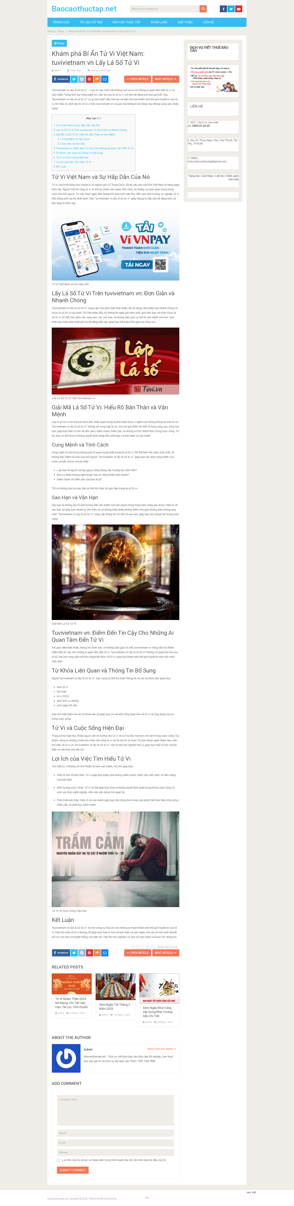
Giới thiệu (207, 176)
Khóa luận (159, 22)
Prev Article (139, 79)
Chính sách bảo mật (232, 177)
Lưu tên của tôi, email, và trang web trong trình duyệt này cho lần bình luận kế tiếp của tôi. (114, 1160)
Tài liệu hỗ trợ (91, 22)
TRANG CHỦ (61, 22)
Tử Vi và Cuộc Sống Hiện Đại (71, 157)
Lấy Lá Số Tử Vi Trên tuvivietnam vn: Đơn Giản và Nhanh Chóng (90, 130)
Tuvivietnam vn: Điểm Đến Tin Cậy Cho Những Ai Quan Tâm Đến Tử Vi (94, 148)
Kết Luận (60, 166)
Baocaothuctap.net (84, 9)
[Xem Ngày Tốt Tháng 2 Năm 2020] (116, 986)
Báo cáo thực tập (127, 22)
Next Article (164, 79)
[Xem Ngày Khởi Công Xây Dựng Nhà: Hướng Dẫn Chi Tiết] (159, 988)
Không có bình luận (101, 70)
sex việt (251, 1192)
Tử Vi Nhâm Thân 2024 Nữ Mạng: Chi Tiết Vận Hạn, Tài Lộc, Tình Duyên (71, 1003)
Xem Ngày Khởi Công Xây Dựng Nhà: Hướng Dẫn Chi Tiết (157, 1012)
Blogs (60, 43)
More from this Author (161, 1049)
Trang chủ (194, 176)
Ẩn (98, 118)
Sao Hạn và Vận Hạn (71, 143)
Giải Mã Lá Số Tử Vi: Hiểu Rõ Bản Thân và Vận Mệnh (84, 134)
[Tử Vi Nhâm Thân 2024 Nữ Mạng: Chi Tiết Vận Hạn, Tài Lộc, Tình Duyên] (72, 983)
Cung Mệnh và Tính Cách (74, 139)
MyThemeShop (108, 1198)
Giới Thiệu (185, 22)
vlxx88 (260, 1192)
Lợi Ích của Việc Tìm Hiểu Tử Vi (72, 162)
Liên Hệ (208, 22)
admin (57, 70)
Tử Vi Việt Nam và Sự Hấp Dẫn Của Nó (77, 125)
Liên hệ (219, 176)
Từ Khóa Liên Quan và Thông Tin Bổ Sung (78, 152)
